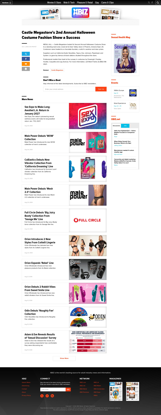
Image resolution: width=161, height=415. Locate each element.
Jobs (125, 126)
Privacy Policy (26, 395)
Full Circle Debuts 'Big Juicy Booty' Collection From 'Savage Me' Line (40, 215)
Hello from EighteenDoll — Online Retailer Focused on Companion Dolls (125, 132)
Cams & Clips (107, 2)
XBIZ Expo (97, 392)
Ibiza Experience (120, 103)
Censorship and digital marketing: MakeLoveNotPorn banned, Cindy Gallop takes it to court (125, 161)
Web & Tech (69, 2)
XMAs (95, 395)
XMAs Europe (119, 90)
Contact (24, 389)
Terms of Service (99, 410)
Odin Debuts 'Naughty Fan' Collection (39, 312)
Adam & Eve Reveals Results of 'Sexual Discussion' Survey (40, 336)
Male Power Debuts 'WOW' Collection (39, 137)
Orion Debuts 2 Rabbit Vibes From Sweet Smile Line (40, 288)
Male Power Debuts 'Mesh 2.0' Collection (39, 190)
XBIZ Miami (97, 386)
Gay (97, 2)
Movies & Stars (54, 2)
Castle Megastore (57, 70)
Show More (64, 358)
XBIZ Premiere (84, 392)
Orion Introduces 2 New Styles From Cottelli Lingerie (40, 240)
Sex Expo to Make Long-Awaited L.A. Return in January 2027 (37, 110)
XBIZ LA (96, 382)
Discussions (116, 126)
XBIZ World (83, 389)
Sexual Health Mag (120, 37)
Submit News (26, 382)
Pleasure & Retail (85, 2)
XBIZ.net (115, 119)
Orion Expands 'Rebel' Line (39, 263)
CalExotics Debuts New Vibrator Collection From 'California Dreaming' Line (39, 163)
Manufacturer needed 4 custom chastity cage (124, 151)
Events (114, 83)
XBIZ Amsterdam (99, 389)
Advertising (25, 386)
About (24, 392)
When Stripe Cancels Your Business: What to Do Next (122, 142)
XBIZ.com (83, 382)
